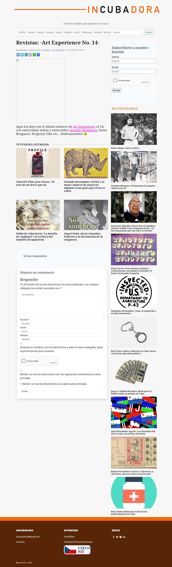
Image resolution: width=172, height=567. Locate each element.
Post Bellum (69, 536)
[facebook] (113, 537)
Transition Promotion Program (78, 542)
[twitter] (117, 537)
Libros (58, 32)
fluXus (76, 32)
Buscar (149, 32)
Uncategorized (58, 50)
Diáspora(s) (87, 32)
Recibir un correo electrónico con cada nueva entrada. (54, 384)
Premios (40, 32)
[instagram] (120, 537)
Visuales (50, 32)
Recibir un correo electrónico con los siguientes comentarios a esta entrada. (60, 376)
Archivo (107, 32)
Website (24, 335)
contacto (20, 542)
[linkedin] (124, 537)
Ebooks (31, 32)
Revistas (46, 50)
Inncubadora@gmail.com (28, 536)
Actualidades (21, 50)
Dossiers (67, 32)
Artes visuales (35, 50)
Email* (23, 327)
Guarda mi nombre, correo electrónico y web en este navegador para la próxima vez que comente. (61, 349)
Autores (97, 32)
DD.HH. (22, 32)
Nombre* (24, 319)
